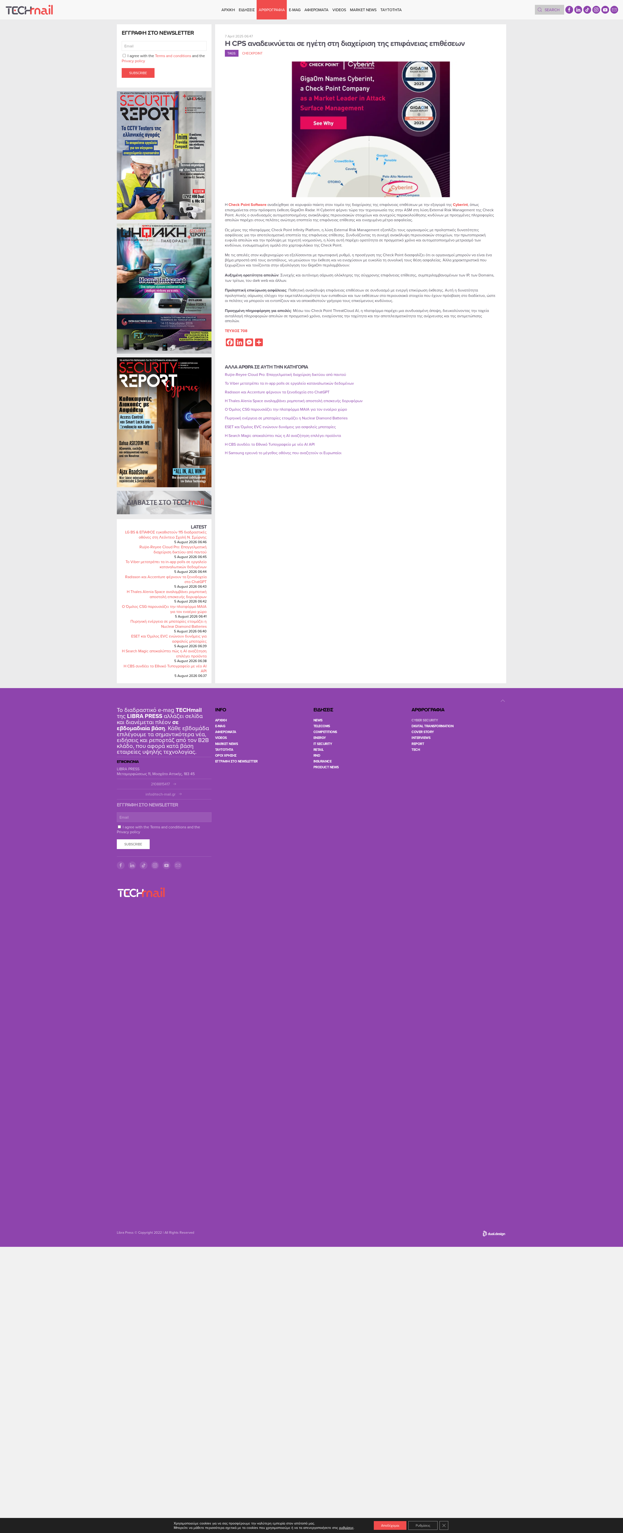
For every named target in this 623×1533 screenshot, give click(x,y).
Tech (416, 749)
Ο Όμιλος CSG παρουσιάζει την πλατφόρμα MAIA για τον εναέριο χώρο (164, 609)
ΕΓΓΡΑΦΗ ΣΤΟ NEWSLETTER (236, 761)
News (317, 720)
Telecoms (321, 726)
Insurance (322, 761)
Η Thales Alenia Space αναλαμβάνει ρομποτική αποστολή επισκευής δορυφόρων (167, 594)
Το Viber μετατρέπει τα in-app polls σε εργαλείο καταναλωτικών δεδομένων (166, 564)
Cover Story (423, 731)
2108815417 (160, 784)
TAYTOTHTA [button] (391, 9)
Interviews (421, 737)
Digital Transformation (432, 726)
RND (316, 755)
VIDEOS (339, 9)
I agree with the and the (163, 58)
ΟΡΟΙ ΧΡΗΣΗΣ (226, 755)
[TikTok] (587, 10)
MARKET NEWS (363, 9)
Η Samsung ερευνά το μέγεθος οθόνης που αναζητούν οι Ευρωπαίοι (283, 452)
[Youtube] (605, 10)
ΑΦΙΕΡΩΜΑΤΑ (316, 9)
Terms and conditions (173, 55)
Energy (319, 737)
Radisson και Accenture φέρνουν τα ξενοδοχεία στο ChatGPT (166, 579)
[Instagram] (596, 10)
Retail (318, 749)
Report (418, 743)
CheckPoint (252, 53)
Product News (326, 767)
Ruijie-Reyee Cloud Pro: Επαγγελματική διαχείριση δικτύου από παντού (173, 549)
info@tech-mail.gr (160, 794)
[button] (502, 700)
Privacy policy (133, 60)
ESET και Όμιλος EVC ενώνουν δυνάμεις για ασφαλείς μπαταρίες (169, 638)
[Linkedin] (578, 10)
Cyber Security (425, 720)
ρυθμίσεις (346, 1527)
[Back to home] (29, 9)
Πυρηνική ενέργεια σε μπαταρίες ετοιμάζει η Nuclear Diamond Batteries (168, 624)
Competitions (325, 731)
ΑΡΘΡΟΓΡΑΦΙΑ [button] (272, 9)
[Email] (614, 10)
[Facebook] (569, 10)
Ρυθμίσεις (423, 1525)
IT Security (322, 743)
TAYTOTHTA (224, 749)
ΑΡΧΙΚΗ (228, 9)
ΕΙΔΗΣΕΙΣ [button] (247, 9)
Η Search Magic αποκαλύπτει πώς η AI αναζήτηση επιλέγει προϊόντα (164, 653)
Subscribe (138, 73)
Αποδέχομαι (390, 1525)
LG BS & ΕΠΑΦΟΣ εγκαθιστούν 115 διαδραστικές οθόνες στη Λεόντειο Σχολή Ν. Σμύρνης (166, 534)
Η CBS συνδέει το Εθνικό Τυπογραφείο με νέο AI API (165, 668)
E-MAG (295, 9)
